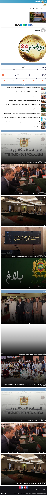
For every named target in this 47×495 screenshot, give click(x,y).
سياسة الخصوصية (16, 493)
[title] (39, 1)
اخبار (21, 493)
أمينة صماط (37, 31)
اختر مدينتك (44, 67)
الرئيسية (24, 493)
